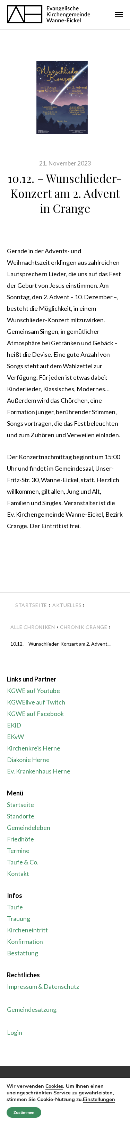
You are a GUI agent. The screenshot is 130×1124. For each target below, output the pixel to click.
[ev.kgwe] (48, 14)
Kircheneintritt (27, 930)
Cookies (54, 1086)
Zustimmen (24, 1112)
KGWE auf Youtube (33, 690)
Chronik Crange (83, 627)
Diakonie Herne (28, 759)
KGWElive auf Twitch (36, 702)
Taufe (15, 907)
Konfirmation (25, 941)
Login (14, 1032)
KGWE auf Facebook (35, 713)
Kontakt (18, 873)
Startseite (31, 605)
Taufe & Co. (22, 862)
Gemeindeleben (28, 827)
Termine (18, 850)
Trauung (18, 918)
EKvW (15, 736)
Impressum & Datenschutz (43, 986)
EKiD (14, 725)
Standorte (20, 816)
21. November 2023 (65, 163)
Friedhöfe (20, 839)
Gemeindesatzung (32, 1009)
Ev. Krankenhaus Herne (38, 771)
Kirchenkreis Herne (33, 748)
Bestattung (22, 953)
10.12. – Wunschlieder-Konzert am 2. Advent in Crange (65, 193)
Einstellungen (99, 1099)
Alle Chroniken (32, 627)
